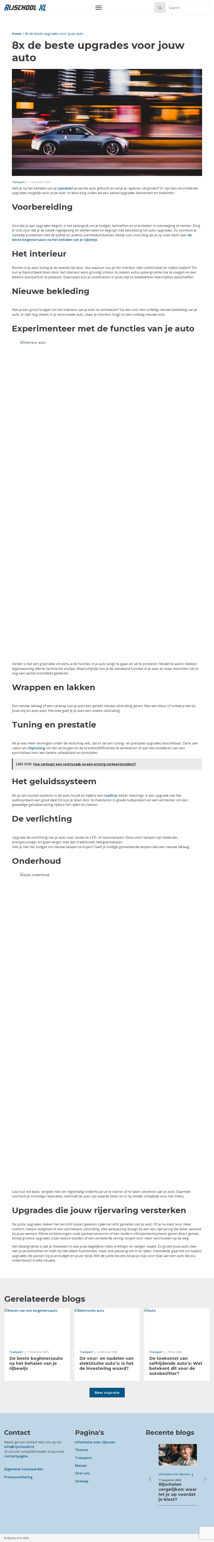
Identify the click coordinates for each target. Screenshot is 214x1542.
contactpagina (16, 1456)
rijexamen (65, 188)
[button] (160, 7)
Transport (83, 1457)
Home (17, 33)
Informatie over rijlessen (95, 1442)
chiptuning (36, 748)
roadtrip (110, 795)
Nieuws (81, 1465)
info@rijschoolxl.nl (19, 1446)
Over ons (82, 1473)
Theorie (81, 1450)
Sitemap (81, 1481)
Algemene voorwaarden (23, 1469)
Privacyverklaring (18, 1477)
